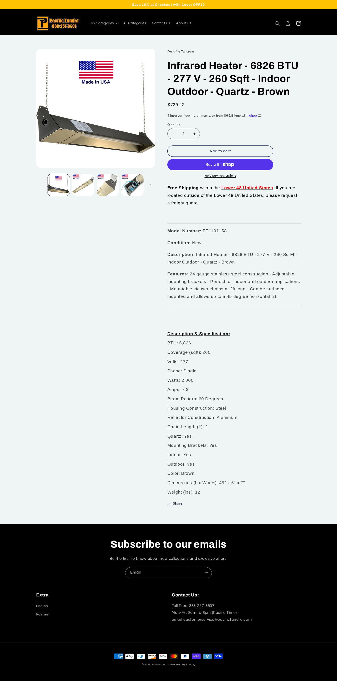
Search (42, 606)
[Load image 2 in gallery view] (83, 185)
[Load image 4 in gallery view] (132, 185)
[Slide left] (41, 185)
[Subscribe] (206, 572)
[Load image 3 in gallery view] (108, 185)
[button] (103, 23)
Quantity (174, 124)
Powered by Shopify (182, 664)
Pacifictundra (161, 664)
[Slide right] (150, 185)
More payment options (220, 175)
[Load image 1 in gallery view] (58, 185)
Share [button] (177, 503)
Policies (42, 614)
